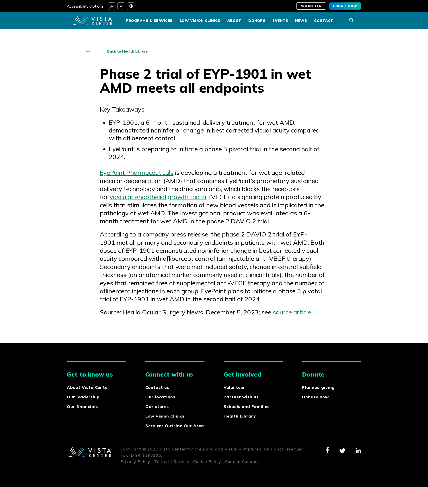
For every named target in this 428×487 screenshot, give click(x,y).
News (301, 20)
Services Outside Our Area (174, 425)
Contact (323, 20)
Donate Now (345, 6)
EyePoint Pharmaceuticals (136, 172)
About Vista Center (88, 387)
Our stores (157, 406)
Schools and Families (247, 406)
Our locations (160, 396)
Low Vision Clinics (200, 20)
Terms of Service (171, 461)
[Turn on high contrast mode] (130, 6)
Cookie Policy (207, 461)
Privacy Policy (135, 461)
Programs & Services (149, 20)
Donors (256, 20)
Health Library (240, 416)
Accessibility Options (85, 6)
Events (280, 20)
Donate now (315, 396)
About (234, 20)
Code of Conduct (242, 461)
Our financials (82, 406)
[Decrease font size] (121, 6)
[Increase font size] (111, 6)
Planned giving (318, 387)
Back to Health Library (127, 51)
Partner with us (241, 396)
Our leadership (83, 396)
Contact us (157, 387)
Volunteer (311, 6)
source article (292, 312)
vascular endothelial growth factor (158, 197)
